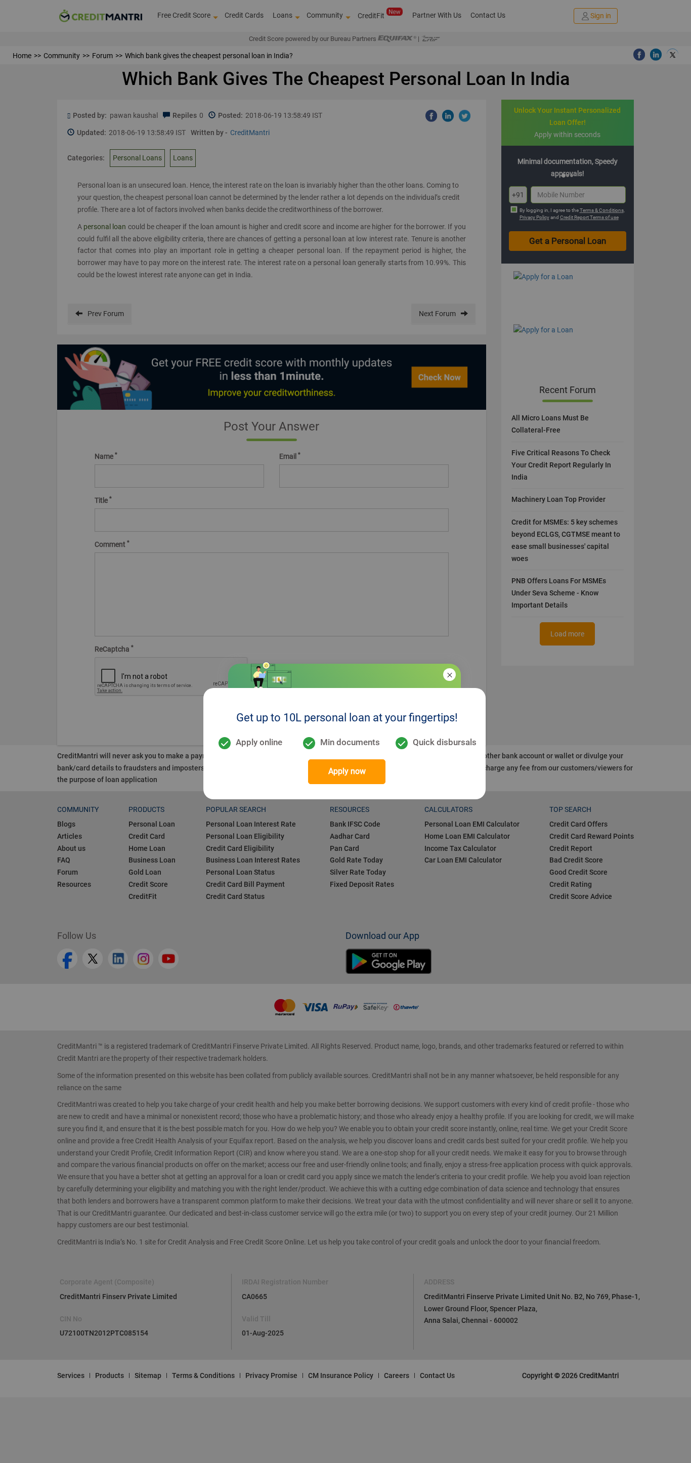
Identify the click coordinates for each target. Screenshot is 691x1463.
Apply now (347, 771)
